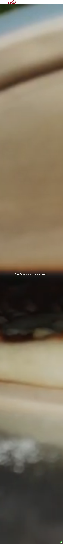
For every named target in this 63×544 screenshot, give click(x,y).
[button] (43, 2)
